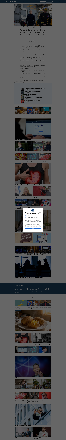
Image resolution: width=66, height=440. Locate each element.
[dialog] (33, 220)
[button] (33, 219)
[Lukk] (42, 209)
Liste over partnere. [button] (32, 222)
